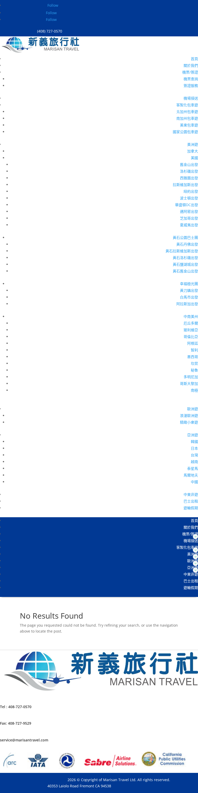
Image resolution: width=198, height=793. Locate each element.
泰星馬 (192, 468)
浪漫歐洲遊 (189, 415)
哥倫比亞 (191, 336)
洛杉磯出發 (189, 171)
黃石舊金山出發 (185, 271)
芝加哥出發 (189, 218)
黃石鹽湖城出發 (185, 264)
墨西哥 (192, 356)
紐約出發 (191, 191)
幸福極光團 (189, 283)
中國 (194, 481)
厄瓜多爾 (191, 323)
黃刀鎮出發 (189, 290)
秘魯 (194, 370)
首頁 (194, 58)
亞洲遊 (192, 434)
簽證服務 (191, 85)
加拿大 (192, 151)
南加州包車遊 (187, 118)
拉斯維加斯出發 (185, 184)
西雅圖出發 (189, 177)
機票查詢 (191, 78)
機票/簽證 (190, 72)
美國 (194, 157)
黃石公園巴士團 (185, 237)
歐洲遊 (192, 408)
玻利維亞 (191, 329)
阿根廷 (192, 343)
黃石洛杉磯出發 (185, 257)
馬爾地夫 (191, 475)
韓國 (194, 441)
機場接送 (191, 98)
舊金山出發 (189, 164)
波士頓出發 (189, 198)
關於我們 (191, 65)
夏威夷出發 (189, 224)
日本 (194, 448)
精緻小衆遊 (189, 422)
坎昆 (194, 363)
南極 (194, 390)
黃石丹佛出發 (187, 244)
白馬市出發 (189, 297)
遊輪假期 (191, 507)
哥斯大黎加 (189, 383)
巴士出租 (191, 501)
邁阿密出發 (189, 211)
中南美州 (191, 316)
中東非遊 (191, 494)
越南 (194, 461)
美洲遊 (192, 144)
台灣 (194, 454)
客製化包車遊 (187, 104)
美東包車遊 (189, 125)
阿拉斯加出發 (187, 303)
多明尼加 (191, 376)
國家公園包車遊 (185, 131)
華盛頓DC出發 (186, 204)
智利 (194, 349)
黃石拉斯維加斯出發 (182, 250)
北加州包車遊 (187, 111)
